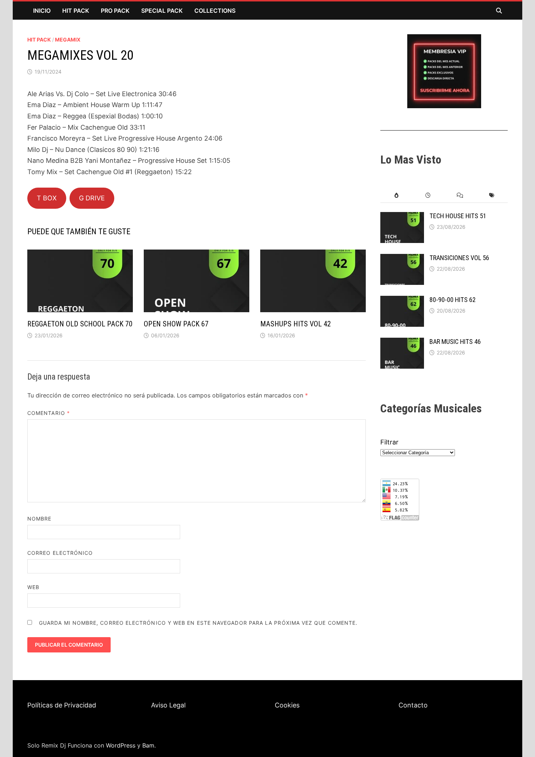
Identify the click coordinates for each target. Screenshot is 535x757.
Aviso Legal (168, 705)
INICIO (42, 10)
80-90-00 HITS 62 (452, 299)
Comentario (48, 413)
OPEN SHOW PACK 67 (176, 323)
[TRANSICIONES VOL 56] (402, 259)
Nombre (39, 518)
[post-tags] (492, 195)
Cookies (287, 705)
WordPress (120, 745)
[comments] (460, 195)
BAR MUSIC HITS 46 (455, 341)
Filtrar (389, 442)
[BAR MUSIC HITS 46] (402, 342)
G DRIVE (92, 198)
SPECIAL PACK (162, 10)
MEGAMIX (67, 39)
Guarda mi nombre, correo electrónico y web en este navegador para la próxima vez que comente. (198, 623)
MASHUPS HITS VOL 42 (295, 323)
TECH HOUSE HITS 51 (457, 216)
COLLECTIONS (214, 10)
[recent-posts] (428, 195)
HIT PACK (75, 10)
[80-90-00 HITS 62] (402, 301)
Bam (148, 745)
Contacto (413, 705)
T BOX (47, 198)
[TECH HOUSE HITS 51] (402, 217)
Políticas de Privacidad (61, 705)
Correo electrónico (60, 553)
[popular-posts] (396, 195)
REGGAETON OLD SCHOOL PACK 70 (79, 323)
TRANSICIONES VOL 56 (459, 258)
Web (33, 587)
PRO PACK (115, 10)
